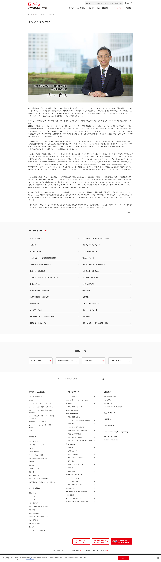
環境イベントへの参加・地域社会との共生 (80, 440)
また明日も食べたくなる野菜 (37, 421)
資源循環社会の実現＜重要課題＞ (77, 430)
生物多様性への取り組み (75, 437)
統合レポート (70, 488)
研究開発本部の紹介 (110, 396)
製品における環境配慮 (74, 434)
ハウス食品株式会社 (74, 550)
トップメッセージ (34, 441)
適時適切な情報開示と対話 (65, 360)
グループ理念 (88, 360)
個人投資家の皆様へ (35, 513)
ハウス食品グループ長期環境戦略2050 (79, 420)
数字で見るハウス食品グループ (38, 458)
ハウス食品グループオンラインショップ (100, 541)
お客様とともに (72, 451)
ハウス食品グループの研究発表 (113, 407)
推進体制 (69, 403)
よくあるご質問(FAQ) (35, 523)
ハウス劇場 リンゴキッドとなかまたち (40, 403)
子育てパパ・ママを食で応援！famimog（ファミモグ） (42, 411)
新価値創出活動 (108, 403)
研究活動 (107, 392)
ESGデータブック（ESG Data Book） (77, 491)
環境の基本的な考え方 (74, 417)
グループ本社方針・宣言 (36, 455)
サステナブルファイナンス (74, 407)
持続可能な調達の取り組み (75, 464)
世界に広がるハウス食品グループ (38, 516)
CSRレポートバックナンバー (74, 498)
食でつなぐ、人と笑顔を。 (37, 392)
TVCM (31, 430)
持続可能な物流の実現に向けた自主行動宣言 (42, 482)
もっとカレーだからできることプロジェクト (42, 407)
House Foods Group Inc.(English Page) (116, 432)
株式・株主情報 (33, 520)
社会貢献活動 (71, 471)
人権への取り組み (73, 454)
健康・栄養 (71, 461)
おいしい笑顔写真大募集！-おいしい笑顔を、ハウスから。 (42, 417)
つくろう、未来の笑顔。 (36, 396)
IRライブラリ (33, 510)
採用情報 (99, 3)
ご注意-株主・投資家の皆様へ (37, 530)
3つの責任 (32, 448)
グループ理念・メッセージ (36, 445)
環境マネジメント (73, 423)
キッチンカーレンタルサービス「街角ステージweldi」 (42, 426)
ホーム (30, 14)
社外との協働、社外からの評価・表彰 (77, 502)
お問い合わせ (118, 3)
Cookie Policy (30, 559)
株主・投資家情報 (34, 488)
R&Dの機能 (107, 400)
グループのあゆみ (34, 468)
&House (31, 400)
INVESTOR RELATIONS (111, 440)
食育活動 (70, 468)
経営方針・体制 (33, 493)
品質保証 (70, 447)
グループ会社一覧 (108, 3)
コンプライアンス (73, 481)
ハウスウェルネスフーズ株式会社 (96, 550)
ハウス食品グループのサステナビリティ (78, 400)
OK (123, 558)
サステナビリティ (39, 14)
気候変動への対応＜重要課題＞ (77, 427)
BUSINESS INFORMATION (112, 436)
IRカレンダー (33, 499)
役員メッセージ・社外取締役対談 (38, 478)
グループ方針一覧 (36, 360)
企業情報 (31, 436)
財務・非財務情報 (34, 503)
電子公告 (31, 527)
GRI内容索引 (70, 495)
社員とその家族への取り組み (76, 457)
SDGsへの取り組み (72, 410)
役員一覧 (31, 472)
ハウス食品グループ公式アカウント (81, 541)
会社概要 (31, 461)
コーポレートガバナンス (75, 478)
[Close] (158, 558)
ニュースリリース (90, 3)
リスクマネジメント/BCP (75, 485)
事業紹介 (31, 465)
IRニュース (32, 496)
